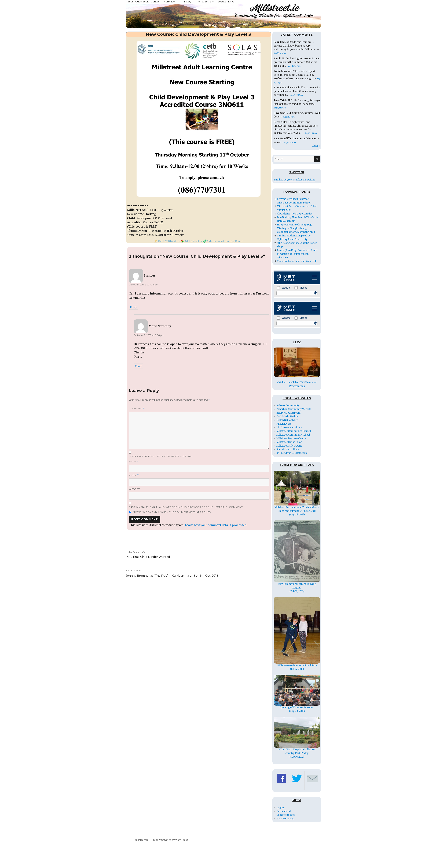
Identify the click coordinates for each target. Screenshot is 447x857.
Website (134, 489)
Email (134, 475)
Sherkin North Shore (287, 449)
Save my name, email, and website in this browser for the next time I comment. (186, 507)
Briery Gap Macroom (288, 412)
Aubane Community (287, 405)
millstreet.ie (204, 1)
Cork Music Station (287, 416)
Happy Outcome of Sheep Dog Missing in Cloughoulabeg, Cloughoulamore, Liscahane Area (296, 228)
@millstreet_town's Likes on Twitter (294, 179)
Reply (133, 307)
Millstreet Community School (293, 434)
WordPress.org (285, 818)
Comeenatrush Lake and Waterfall (297, 261)
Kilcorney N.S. (284, 423)
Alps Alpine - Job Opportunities (295, 213)
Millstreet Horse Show (289, 442)
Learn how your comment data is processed (216, 525)
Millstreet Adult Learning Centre (225, 241)
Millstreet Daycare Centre (291, 438)
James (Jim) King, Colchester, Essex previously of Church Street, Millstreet (297, 254)
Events (222, 1)
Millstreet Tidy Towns (289, 445)
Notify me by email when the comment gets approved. (172, 512)
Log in (280, 807)
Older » (316, 145)
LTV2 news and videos (289, 427)
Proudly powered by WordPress (170, 840)
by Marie (175, 241)
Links (231, 1)
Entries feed (283, 811)
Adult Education (194, 241)
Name (134, 461)
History (187, 1)
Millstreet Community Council (293, 431)
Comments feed (285, 814)
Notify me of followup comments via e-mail (161, 456)
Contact (155, 1)
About (129, 1)
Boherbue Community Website (293, 409)
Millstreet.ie (141, 840)
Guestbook (142, 1)
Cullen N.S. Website (287, 420)
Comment (137, 408)
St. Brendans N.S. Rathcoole (291, 453)
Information (169, 1)
